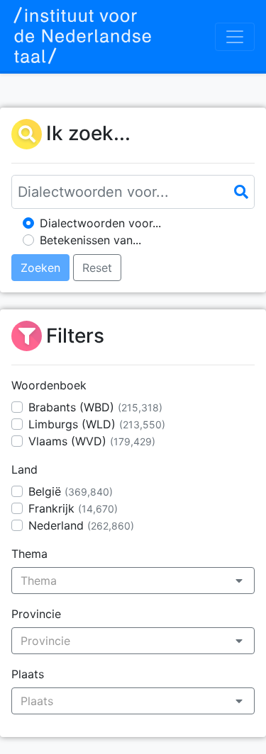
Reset (97, 268)
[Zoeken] (241, 192)
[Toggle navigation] (235, 37)
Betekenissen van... (90, 240)
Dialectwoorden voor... (100, 223)
